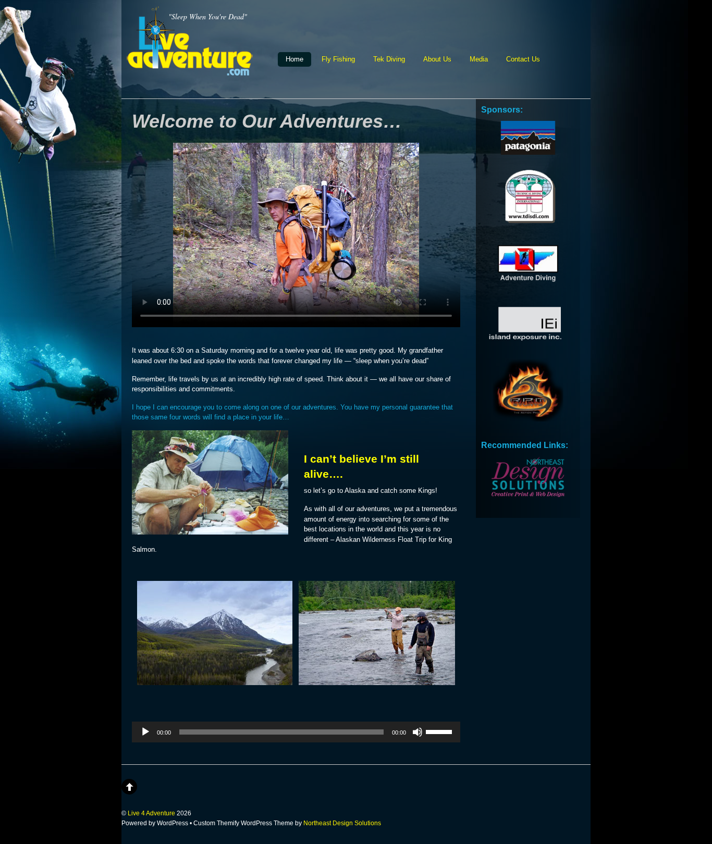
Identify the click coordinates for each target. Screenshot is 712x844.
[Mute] (417, 732)
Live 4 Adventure (151, 813)
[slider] (440, 731)
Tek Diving (389, 59)
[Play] (145, 732)
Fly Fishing (338, 59)
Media (479, 59)
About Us (437, 59)
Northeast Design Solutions (342, 823)
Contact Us (523, 59)
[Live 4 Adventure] (190, 69)
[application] (296, 732)
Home (294, 59)
